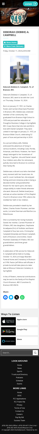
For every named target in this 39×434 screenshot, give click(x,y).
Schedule (19, 380)
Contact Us (19, 411)
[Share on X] (16, 297)
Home (19, 365)
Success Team (19, 420)
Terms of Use (19, 408)
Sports (19, 371)
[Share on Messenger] (11, 297)
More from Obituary (14, 46)
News (19, 368)
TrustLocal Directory (19, 374)
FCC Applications (19, 399)
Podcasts (19, 377)
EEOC (19, 395)
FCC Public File (19, 402)
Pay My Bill (19, 417)
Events (19, 384)
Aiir (36, 430)
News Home (11, 42)
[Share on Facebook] (5, 297)
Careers (19, 414)
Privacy (19, 405)
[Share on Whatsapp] (22, 297)
